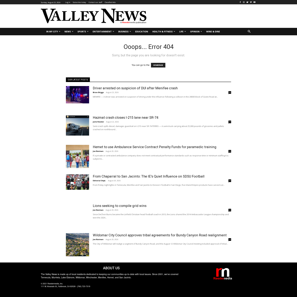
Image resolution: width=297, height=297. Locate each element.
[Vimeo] (251, 2)
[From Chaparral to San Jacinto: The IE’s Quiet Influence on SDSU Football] (77, 182)
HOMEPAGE (158, 65)
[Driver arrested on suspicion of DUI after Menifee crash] (77, 95)
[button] (249, 31)
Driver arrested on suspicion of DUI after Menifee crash (135, 88)
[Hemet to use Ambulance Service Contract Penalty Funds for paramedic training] (77, 156)
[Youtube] (254, 2)
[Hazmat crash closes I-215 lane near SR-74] (77, 125)
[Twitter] (247, 2)
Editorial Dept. (99, 180)
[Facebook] (240, 2)
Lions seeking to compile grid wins (119, 206)
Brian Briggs (98, 92)
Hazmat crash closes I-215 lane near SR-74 (125, 117)
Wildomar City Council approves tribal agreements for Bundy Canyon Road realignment (160, 235)
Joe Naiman (98, 151)
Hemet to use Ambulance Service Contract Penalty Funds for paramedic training (154, 147)
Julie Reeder (98, 122)
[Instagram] (244, 2)
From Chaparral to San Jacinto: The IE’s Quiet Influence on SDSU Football (148, 176)
